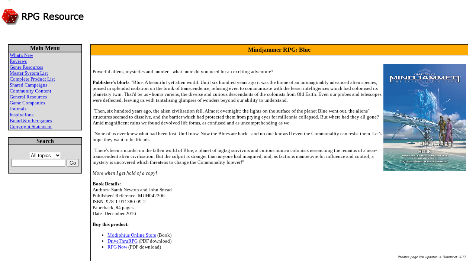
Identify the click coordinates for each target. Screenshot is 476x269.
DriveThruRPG (122, 241)
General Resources (28, 97)
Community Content (30, 91)
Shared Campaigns (28, 85)
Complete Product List (32, 79)
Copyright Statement (31, 126)
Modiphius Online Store (131, 235)
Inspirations (21, 114)
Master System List (29, 73)
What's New (21, 55)
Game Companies (27, 103)
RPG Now (117, 247)
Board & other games (31, 120)
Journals (18, 108)
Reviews (18, 61)
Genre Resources (26, 67)
